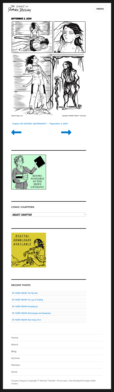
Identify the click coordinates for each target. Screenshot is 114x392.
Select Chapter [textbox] (22, 214)
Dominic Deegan (18, 381)
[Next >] (66, 136)
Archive (15, 358)
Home (14, 337)
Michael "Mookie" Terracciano (53, 381)
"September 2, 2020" (58, 123)
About (14, 344)
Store (14, 372)
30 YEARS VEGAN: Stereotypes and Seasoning (31, 313)
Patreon (15, 365)
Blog (13, 351)
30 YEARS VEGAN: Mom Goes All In (26, 320)
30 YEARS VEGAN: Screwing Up (25, 306)
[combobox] (48, 214)
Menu (100, 9)
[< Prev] (16, 136)
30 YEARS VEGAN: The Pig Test (25, 293)
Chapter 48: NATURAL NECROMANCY (29, 123)
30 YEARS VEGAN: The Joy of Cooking (27, 299)
